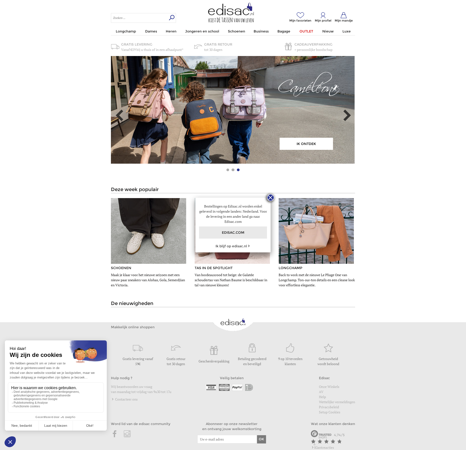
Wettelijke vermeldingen (337, 402)
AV (321, 391)
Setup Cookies (329, 412)
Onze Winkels (329, 386)
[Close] (270, 197)
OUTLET (306, 31)
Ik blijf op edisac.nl (231, 246)
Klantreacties (324, 447)
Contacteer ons (126, 399)
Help (322, 396)
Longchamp (126, 31)
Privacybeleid (329, 407)
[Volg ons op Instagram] (127, 434)
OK (261, 439)
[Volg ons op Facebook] (115, 434)
